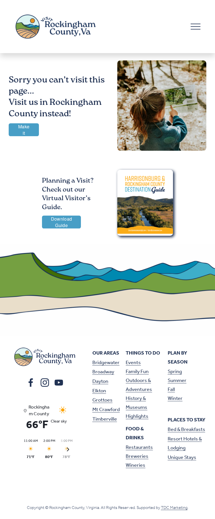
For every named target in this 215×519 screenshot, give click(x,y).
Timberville (104, 419)
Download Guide (61, 222)
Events (133, 362)
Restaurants (139, 447)
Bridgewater (106, 362)
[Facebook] (30, 382)
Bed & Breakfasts (186, 429)
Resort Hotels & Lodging (185, 443)
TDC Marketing (174, 508)
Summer (177, 380)
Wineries (135, 465)
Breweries (137, 456)
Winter (175, 398)
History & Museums (136, 403)
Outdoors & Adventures (139, 385)
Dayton (100, 381)
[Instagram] (44, 382)
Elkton (99, 390)
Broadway (103, 371)
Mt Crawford (106, 409)
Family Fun (137, 371)
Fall (171, 389)
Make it (23, 129)
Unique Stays (182, 457)
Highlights (137, 416)
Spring (175, 371)
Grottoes (102, 400)
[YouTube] (58, 382)
